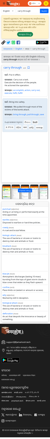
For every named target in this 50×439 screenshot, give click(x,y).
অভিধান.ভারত (5, 400)
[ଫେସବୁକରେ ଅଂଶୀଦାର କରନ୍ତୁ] (18, 42)
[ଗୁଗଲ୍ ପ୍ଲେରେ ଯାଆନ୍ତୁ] (42, 42)
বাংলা (25, 127)
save (42, 114)
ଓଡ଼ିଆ (18, 127)
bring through (19, 114)
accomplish (18, 90)
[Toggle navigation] (4, 3)
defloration (8, 313)
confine (6, 287)
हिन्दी (35, 122)
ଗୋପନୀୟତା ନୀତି (15, 375)
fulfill (20, 93)
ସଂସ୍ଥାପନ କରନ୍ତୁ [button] (25, 190)
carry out (35, 90)
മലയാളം (39, 127)
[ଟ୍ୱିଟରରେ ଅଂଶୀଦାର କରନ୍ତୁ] (8, 42)
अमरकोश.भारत (6, 392)
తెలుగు (27, 122)
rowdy (5, 227)
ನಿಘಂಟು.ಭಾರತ (34, 396)
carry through (13, 67)
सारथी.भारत (41, 400)
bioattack (7, 246)
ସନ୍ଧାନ (44, 11)
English (19, 48)
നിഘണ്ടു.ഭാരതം (21, 396)
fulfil (15, 93)
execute (8, 93)
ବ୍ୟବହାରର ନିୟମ (29, 375)
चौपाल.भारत (30, 400)
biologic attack (9, 235)
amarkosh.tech (17, 400)
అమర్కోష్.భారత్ (32, 392)
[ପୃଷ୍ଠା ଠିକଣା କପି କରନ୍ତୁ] (3, 42)
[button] (5, 192)
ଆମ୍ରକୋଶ (7, 48)
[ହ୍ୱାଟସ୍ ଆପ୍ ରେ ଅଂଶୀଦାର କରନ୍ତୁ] (13, 42)
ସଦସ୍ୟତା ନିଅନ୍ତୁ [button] (25, 34)
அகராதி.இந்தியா (7, 396)
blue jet (6, 273)
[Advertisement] (25, 157)
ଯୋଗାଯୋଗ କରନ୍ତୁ (8, 379)
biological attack (10, 303)
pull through (33, 114)
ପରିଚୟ (4, 375)
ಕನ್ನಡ (9, 127)
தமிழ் (31, 127)
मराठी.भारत (18, 392)
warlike (6, 219)
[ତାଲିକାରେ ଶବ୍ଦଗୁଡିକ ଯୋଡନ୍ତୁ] (28, 67)
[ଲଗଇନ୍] (46, 3)
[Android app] (10, 360)
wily (4, 295)
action (27, 90)
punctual (7, 209)
